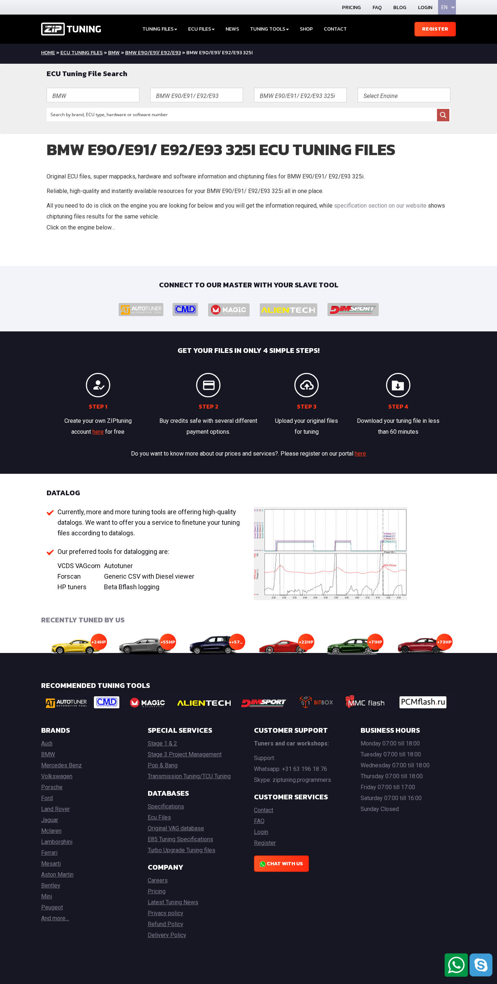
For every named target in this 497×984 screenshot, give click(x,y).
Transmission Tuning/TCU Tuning (189, 776)
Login (425, 7)
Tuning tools (267, 29)
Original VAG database (176, 828)
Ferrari (49, 852)
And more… (55, 918)
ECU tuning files (81, 52)
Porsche (52, 787)
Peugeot (52, 907)
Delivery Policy (167, 935)
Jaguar (49, 819)
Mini (46, 896)
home (48, 52)
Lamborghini (56, 841)
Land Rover (55, 809)
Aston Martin (57, 874)
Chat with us (284, 863)
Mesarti (51, 863)
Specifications (166, 806)
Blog (399, 7)
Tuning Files (158, 29)
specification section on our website (380, 205)
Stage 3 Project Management (185, 754)
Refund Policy (165, 924)
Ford (47, 798)
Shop (306, 29)
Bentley (50, 885)
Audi (46, 743)
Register (435, 29)
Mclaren (51, 830)
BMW (114, 52)
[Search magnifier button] (443, 115)
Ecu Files (159, 817)
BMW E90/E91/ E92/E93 (153, 52)
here (98, 431)
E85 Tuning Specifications (180, 839)
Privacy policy (165, 913)
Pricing (351, 7)
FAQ (377, 7)
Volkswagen (56, 776)
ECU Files (199, 29)
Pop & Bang (163, 765)
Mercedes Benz (61, 765)
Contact (335, 29)
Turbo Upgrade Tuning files (181, 850)
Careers (158, 880)
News (232, 29)
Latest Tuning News (173, 902)
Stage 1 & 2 (162, 743)
